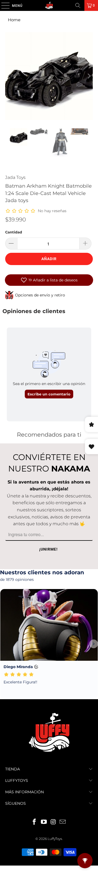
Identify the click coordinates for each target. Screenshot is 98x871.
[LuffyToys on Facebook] (34, 822)
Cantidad (13, 232)
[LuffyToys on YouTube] (44, 822)
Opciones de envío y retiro (40, 295)
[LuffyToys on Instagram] (54, 822)
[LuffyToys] (49, 5)
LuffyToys (55, 839)
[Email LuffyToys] (63, 822)
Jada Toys (15, 177)
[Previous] (9, 76)
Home (14, 19)
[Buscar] (78, 5)
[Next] (88, 76)
